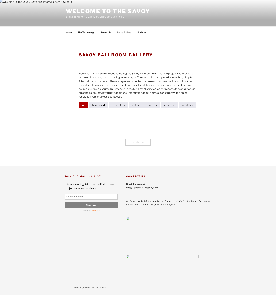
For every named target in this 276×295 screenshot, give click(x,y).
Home (68, 32)
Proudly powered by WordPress (90, 287)
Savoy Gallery (124, 32)
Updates (141, 32)
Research (105, 32)
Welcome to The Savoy (108, 11)
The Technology (86, 32)
